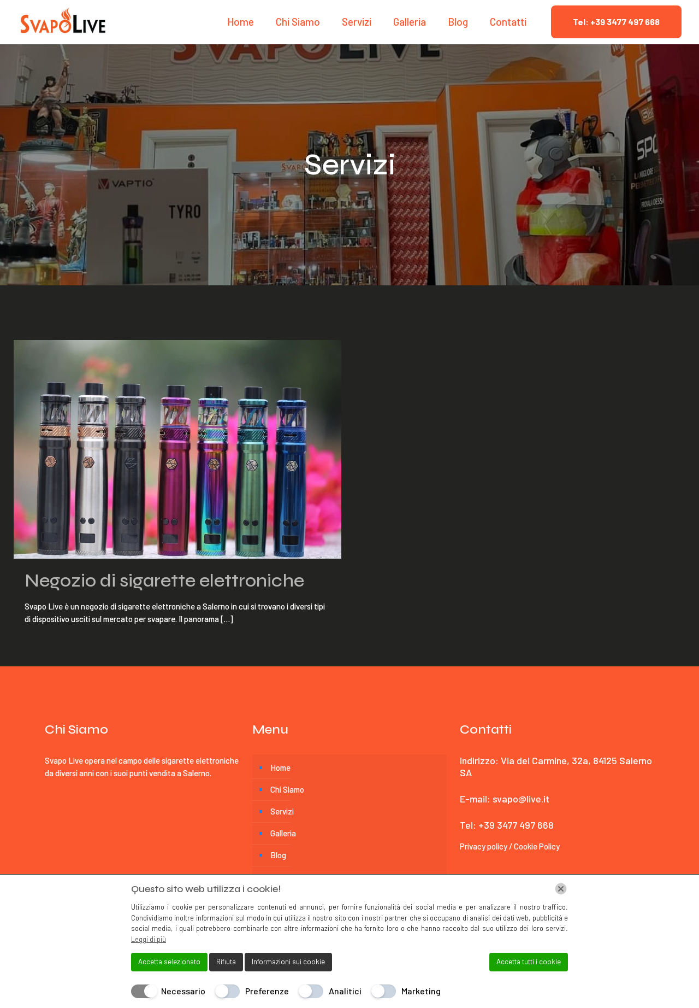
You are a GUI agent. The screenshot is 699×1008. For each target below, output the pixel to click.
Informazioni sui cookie (288, 961)
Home (280, 767)
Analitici (345, 991)
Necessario (183, 991)
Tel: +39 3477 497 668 (616, 21)
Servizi (282, 811)
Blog (278, 855)
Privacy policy (484, 846)
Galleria (283, 833)
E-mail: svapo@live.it (504, 799)
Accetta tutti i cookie (528, 961)
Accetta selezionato (169, 961)
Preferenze (267, 991)
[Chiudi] (561, 889)
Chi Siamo (287, 789)
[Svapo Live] (63, 22)
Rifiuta (226, 961)
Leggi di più (148, 939)
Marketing (421, 991)
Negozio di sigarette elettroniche (164, 580)
